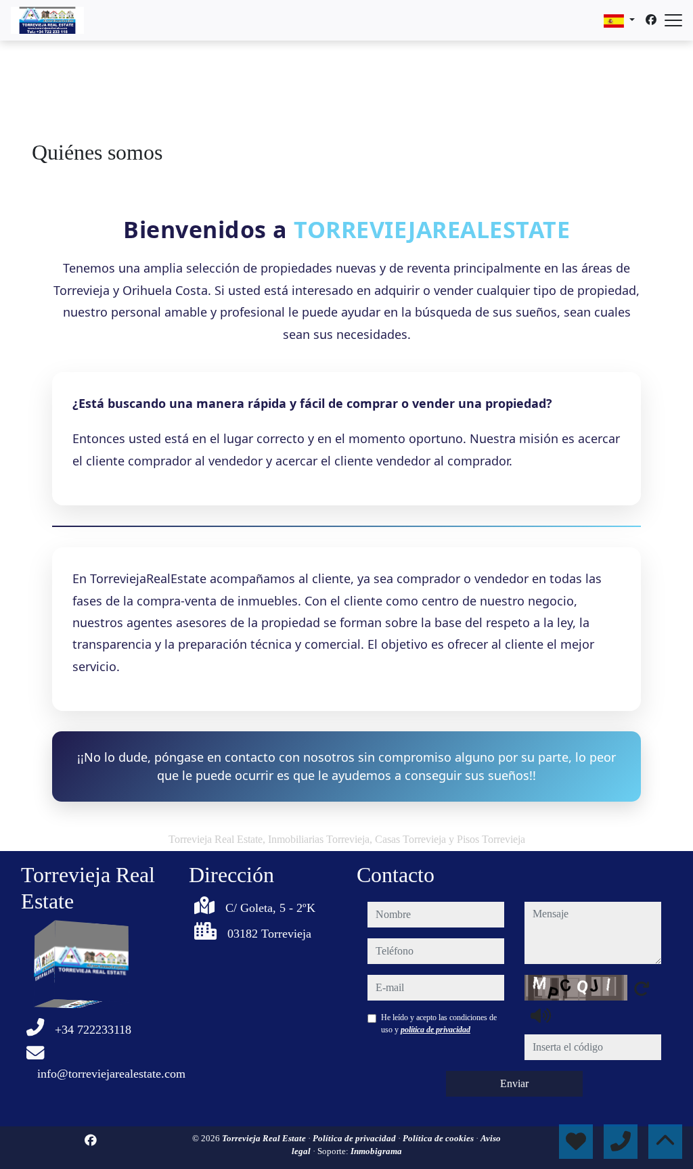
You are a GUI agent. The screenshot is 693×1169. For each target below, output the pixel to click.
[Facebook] (651, 20)
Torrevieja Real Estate (265, 1138)
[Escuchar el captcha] (541, 1015)
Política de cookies (439, 1138)
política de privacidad (435, 1029)
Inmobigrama (376, 1151)
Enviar (514, 1083)
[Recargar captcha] (641, 988)
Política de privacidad (355, 1138)
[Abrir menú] (673, 20)
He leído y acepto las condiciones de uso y (439, 1023)
